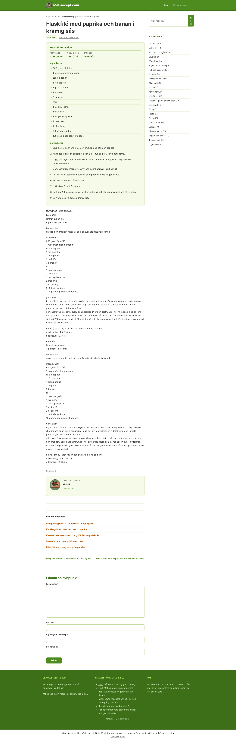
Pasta (151, 114)
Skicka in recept (180, 5)
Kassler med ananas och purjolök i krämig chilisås (72, 535)
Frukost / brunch (156, 78)
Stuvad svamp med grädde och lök (64, 541)
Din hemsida (52, 647)
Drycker (152, 57)
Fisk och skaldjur (156, 70)
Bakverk (152, 48)
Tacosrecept (154, 140)
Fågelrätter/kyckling (158, 65)
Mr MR (66, 484)
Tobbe (101, 709)
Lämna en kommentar (69, 37)
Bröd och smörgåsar (158, 52)
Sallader (152, 127)
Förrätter (153, 74)
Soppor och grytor (157, 135)
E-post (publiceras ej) (57, 634)
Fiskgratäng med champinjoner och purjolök (69, 523)
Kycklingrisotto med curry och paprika (66, 529)
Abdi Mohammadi (107, 688)
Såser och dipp (155, 131)
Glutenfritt (153, 83)
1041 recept (68, 489)
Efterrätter (153, 61)
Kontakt (109, 719)
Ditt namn (51, 622)
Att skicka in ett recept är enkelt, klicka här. (65, 693)
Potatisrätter (154, 122)
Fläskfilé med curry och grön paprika (65, 547)
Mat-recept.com (66, 5)
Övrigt (151, 109)
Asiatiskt (152, 43)
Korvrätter (153, 92)
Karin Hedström (106, 706)
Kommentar (52, 584)
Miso (100, 684)
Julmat (152, 87)
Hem (166, 5)
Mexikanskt (154, 105)
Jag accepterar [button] (118, 736)
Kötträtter (56, 16)
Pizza (151, 118)
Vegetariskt (154, 144)
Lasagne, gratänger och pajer (162, 100)
